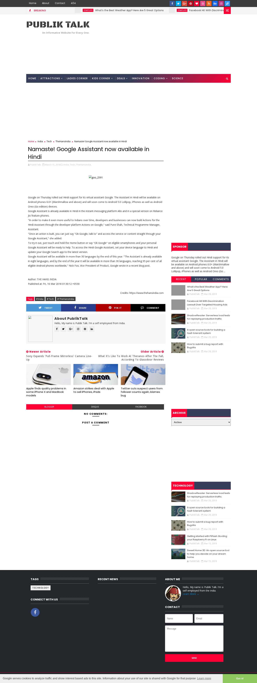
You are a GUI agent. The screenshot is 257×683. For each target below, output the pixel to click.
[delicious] (227, 3)
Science (177, 78)
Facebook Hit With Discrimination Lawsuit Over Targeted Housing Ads (207, 302)
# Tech (50, 298)
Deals (121, 78)
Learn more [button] (204, 678)
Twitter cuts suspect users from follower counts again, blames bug (142, 392)
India (40, 141)
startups (77, 10)
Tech (49, 141)
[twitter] (178, 3)
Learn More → (191, 594)
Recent (181, 279)
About (45, 3)
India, (66, 164)
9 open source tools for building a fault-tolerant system (206, 331)
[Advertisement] (167, 44)
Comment (153, 307)
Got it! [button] (240, 678)
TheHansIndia (63, 141)
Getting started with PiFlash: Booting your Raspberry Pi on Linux (207, 538)
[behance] (215, 3)
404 (73, 3)
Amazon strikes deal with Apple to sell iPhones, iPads (93, 390)
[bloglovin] (196, 3)
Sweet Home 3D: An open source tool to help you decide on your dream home (208, 554)
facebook (141, 406)
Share (83, 307)
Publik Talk (58, 24)
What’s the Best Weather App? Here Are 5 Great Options (118, 10)
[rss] (209, 3)
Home (32, 3)
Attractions (50, 78)
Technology (40, 587)
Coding (159, 78)
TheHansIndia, (83, 164)
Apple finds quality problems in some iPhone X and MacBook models (46, 392)
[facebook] (172, 3)
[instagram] (221, 3)
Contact (60, 3)
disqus (95, 406)
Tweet (48, 307)
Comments (221, 279)
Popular (201, 279)
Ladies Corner (77, 78)
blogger (49, 406)
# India (39, 298)
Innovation (140, 78)
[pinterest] (190, 3)
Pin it (118, 307)
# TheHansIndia (65, 298)
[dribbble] (202, 3)
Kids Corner (101, 78)
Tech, (73, 164)
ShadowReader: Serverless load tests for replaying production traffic (208, 317)
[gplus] (184, 3)
